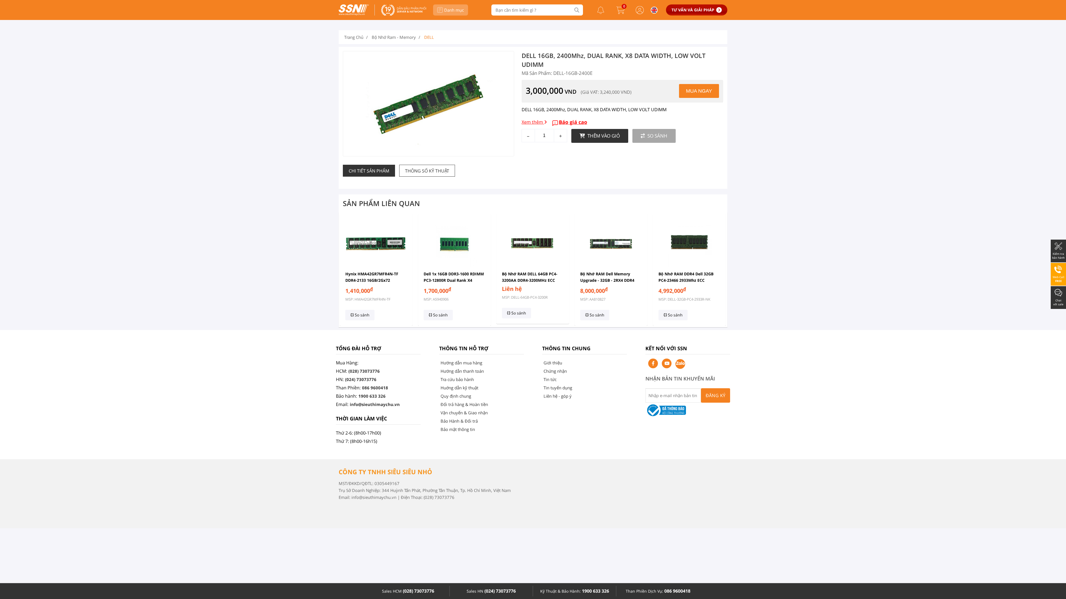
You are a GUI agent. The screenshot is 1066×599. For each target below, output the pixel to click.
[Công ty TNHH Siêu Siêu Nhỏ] (354, 14)
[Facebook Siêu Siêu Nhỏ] (653, 363)
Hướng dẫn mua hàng (461, 363)
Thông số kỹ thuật (427, 171)
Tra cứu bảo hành (457, 379)
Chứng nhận (555, 371)
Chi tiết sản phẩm (369, 171)
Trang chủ (353, 37)
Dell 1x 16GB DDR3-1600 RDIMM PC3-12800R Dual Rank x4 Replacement (454, 280)
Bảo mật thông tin (458, 429)
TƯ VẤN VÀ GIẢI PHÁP (693, 9)
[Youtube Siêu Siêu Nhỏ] (667, 363)
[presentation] (346, 270)
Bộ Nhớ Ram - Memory (394, 37)
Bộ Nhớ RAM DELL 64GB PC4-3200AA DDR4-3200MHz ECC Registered (529, 280)
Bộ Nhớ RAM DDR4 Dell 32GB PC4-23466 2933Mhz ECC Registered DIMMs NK (685, 280)
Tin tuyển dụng (558, 387)
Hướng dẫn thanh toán (462, 371)
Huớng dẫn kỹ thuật (459, 387)
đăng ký (716, 395)
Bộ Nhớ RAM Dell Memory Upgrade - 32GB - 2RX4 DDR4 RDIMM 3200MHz (607, 280)
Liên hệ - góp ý (558, 396)
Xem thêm (533, 122)
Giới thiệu (553, 363)
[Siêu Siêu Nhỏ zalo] (680, 364)
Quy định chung (456, 396)
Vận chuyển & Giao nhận (464, 412)
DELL (429, 37)
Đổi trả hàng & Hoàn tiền (464, 404)
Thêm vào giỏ (603, 136)
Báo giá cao (573, 122)
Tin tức (550, 379)
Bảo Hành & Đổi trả (459, 421)
